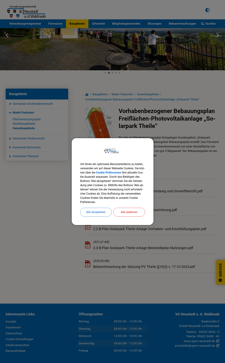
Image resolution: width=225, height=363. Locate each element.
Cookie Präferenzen (108, 172)
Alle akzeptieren (96, 212)
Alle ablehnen (129, 212)
